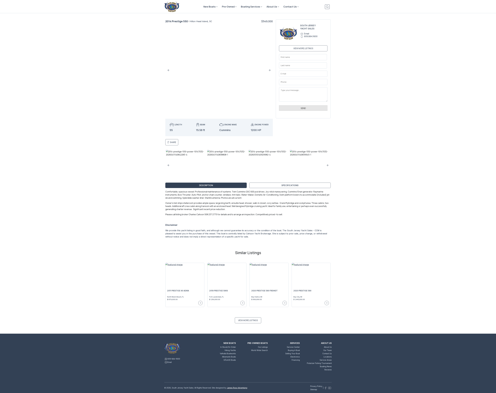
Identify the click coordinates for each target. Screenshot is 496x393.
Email (306, 33)
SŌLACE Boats (230, 360)
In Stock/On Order (228, 347)
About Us (271, 6)
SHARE (173, 142)
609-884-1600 (173, 359)
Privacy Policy (316, 386)
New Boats (209, 6)
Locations (328, 357)
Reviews (328, 370)
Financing (296, 360)
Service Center (293, 347)
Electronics (295, 357)
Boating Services (250, 6)
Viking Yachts (230, 350)
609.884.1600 (310, 36)
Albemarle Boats (229, 357)
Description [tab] (206, 185)
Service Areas (326, 360)
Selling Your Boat (292, 353)
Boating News (326, 366)
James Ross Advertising (237, 388)
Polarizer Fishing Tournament (319, 363)
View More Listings (303, 48)
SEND (303, 108)
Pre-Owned (228, 6)
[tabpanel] (248, 215)
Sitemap (313, 389)
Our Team (327, 350)
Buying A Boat (294, 350)
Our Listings (263, 347)
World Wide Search (259, 350)
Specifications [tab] (290, 185)
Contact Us (290, 6)
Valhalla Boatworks (228, 353)
